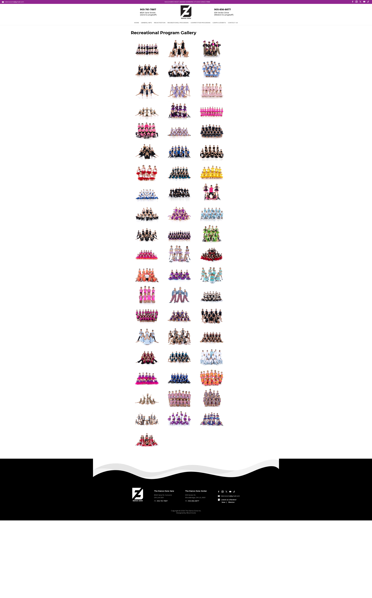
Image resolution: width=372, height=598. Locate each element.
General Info (146, 23)
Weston (231, 502)
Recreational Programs (178, 23)
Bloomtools (191, 513)
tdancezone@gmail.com (14, 2)
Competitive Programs (200, 23)
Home (136, 23)
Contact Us (233, 23)
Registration (159, 23)
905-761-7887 (148, 9)
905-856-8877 (222, 9)
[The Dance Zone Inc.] (186, 12)
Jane (223, 502)
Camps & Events (219, 23)
